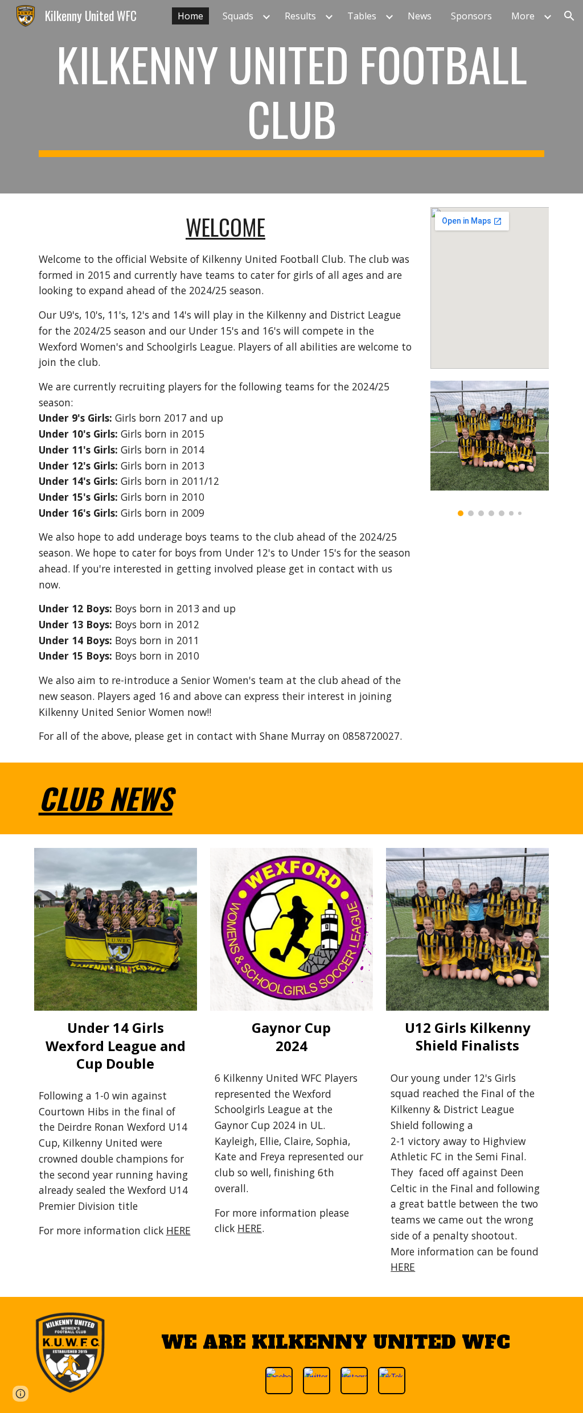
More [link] (523, 16)
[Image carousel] (489, 448)
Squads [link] (238, 16)
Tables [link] (361, 16)
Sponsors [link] (471, 16)
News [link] (420, 16)
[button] (569, 16)
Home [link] (190, 16)
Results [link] (300, 16)
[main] (291, 97)
